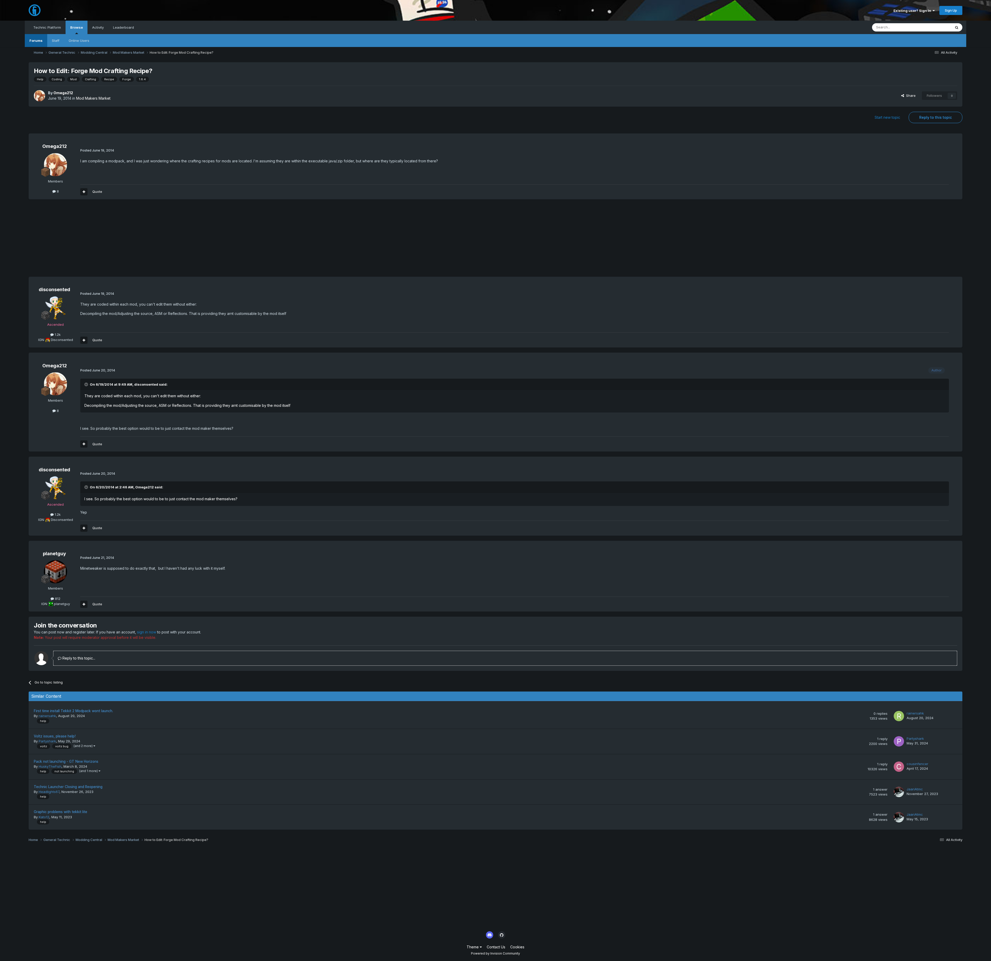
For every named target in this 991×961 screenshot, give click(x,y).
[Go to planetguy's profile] (55, 571)
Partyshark (47, 741)
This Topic (936, 27)
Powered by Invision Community (495, 953)
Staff (55, 40)
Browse (76, 27)
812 (57, 599)
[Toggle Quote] (86, 384)
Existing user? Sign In (913, 11)
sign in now (146, 632)
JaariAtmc (915, 789)
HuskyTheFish (50, 766)
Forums (36, 40)
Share (910, 95)
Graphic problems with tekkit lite (60, 812)
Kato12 (44, 817)
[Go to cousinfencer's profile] (899, 766)
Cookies (517, 947)
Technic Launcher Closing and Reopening (68, 787)
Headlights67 (49, 792)
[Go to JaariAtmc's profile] (899, 792)
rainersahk (47, 716)
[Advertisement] (123, 240)
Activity (98, 27)
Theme (473, 947)
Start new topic (887, 117)
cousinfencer (917, 764)
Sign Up (951, 10)
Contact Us (496, 947)
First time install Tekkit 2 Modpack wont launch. (73, 711)
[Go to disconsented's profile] (55, 308)
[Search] (956, 27)
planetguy (54, 553)
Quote (97, 191)
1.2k (57, 334)
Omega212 (63, 93)
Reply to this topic (935, 117)
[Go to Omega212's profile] (39, 95)
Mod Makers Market (93, 98)
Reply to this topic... (78, 658)
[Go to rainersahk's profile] (899, 716)
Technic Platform (47, 27)
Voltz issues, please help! (55, 736)
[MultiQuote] (83, 191)
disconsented (54, 289)
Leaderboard (123, 27)
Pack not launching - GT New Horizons (66, 761)
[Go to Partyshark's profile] (899, 741)
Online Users (79, 40)
